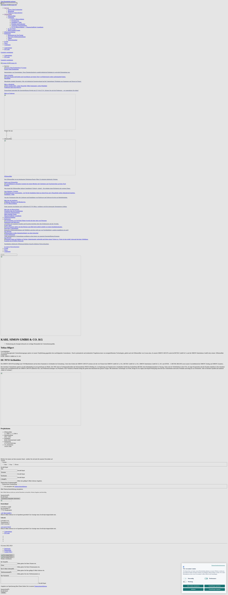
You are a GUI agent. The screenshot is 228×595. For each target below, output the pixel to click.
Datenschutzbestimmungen (218, 565)
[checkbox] (185, 578)
